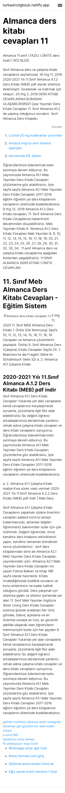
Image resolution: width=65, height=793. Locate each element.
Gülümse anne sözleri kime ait (31, 764)
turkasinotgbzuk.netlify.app (26, 5)
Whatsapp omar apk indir (28, 748)
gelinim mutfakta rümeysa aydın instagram (32, 722)
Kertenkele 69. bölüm (25, 156)
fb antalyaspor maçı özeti (20, 743)
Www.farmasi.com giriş (26, 756)
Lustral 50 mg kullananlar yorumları (35, 135)
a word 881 (10, 735)
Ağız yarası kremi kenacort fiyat (33, 771)
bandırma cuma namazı (19, 739)
